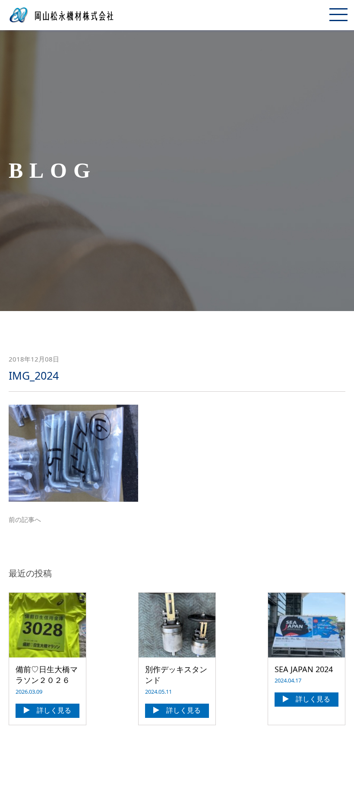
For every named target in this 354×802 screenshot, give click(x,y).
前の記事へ (25, 519)
